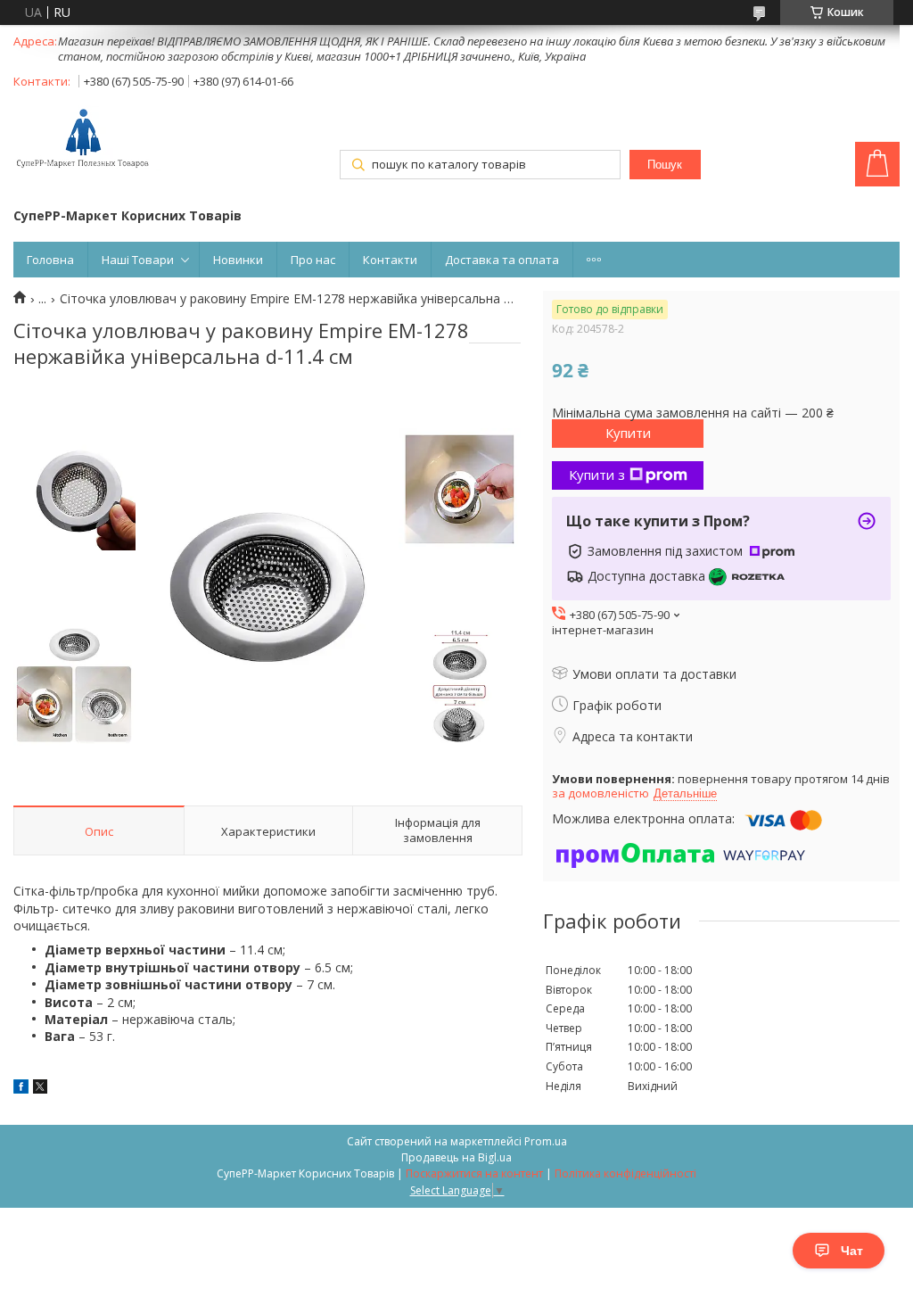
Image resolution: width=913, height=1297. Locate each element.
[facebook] (21, 1088)
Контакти (390, 260)
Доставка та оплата (502, 260)
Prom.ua (545, 1141)
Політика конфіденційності (625, 1173)
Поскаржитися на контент (474, 1173)
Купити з (597, 474)
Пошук (664, 164)
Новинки (238, 260)
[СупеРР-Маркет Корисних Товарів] (87, 140)
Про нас (313, 260)
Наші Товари (138, 260)
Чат (852, 1250)
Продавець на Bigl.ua (456, 1157)
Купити (628, 433)
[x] (40, 1088)
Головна (50, 260)
